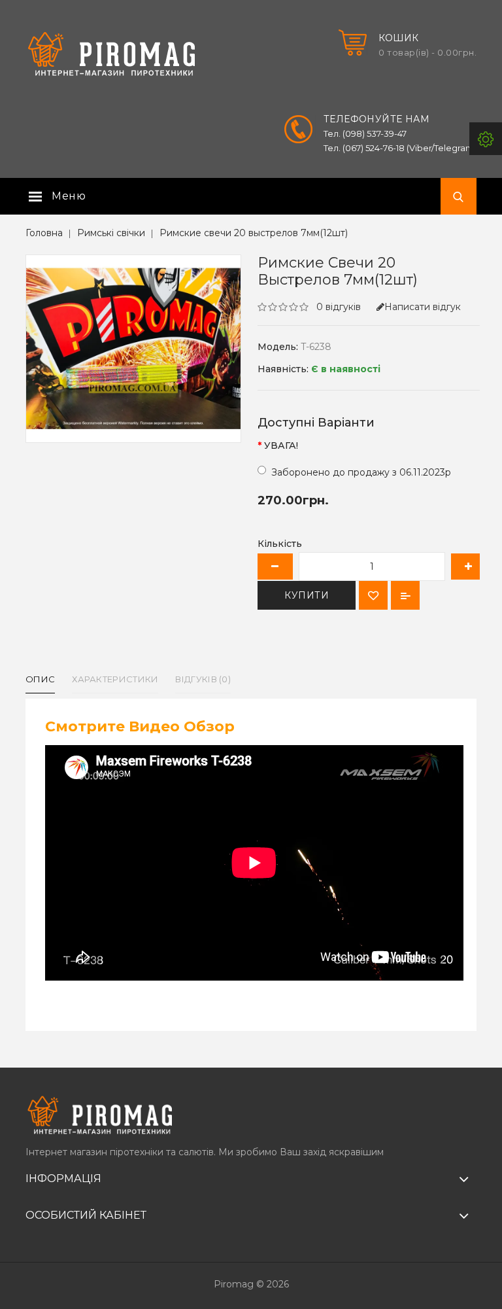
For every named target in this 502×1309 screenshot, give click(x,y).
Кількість (280, 544)
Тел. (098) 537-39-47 (365, 133)
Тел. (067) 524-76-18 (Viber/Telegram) (400, 148)
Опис (40, 679)
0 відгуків (338, 307)
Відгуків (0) (203, 679)
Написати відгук (422, 307)
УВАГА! (281, 445)
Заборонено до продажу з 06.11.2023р (361, 472)
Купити (306, 595)
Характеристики (115, 679)
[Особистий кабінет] (485, 138)
